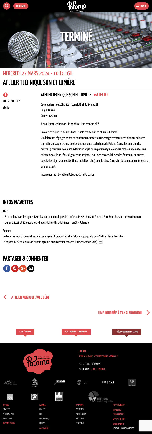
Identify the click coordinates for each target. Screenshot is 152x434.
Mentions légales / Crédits (123, 428)
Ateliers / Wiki (8, 414)
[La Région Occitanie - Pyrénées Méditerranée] (132, 382)
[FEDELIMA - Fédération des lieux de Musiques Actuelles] (34, 382)
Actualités (43, 428)
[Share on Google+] (23, 268)
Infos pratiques (119, 405)
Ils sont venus (9, 423)
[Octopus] (107, 382)
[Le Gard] (10, 397)
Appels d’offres (119, 419)
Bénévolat (80, 423)
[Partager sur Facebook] (7, 268)
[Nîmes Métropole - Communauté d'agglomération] (100, 397)
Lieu (40, 414)
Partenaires (44, 419)
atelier (102, 95)
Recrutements (118, 424)
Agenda (6, 405)
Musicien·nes (81, 414)
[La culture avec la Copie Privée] (83, 382)
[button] (141, 6)
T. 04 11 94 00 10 (98, 369)
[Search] (6, 6)
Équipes (42, 423)
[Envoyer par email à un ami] (31, 268)
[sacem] (59, 382)
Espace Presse (118, 414)
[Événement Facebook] (5, 95)
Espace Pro (117, 410)
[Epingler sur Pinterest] (15, 268)
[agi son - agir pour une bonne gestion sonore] (10, 382)
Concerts (6, 409)
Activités (79, 405)
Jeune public (8, 419)
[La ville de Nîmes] (34, 397)
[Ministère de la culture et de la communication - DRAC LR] (59, 397)
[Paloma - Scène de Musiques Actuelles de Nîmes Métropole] (77, 6)
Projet (42, 409)
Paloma (42, 405)
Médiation (80, 419)
